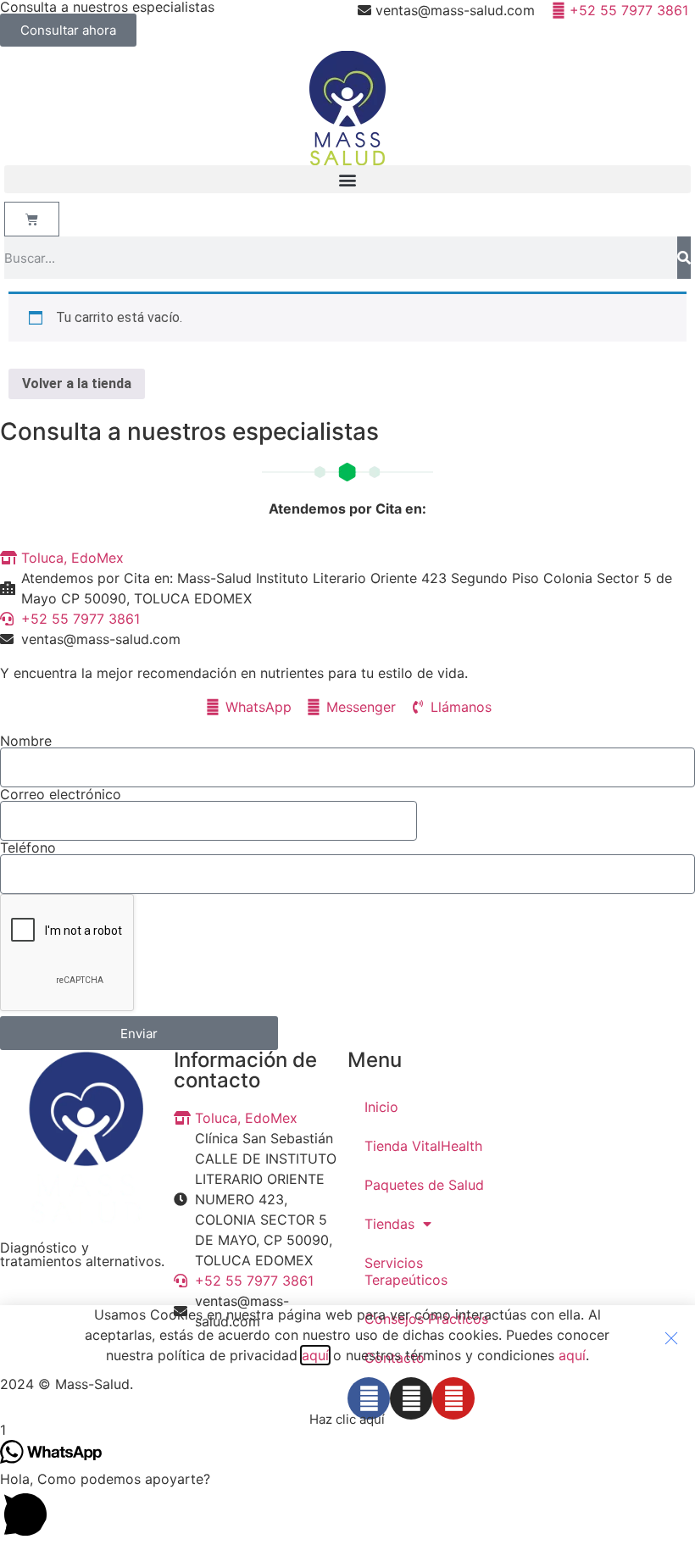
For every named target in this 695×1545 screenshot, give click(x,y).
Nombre (26, 740)
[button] (347, 179)
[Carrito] (31, 219)
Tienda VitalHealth (423, 1145)
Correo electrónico (60, 794)
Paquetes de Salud (424, 1184)
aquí (315, 1355)
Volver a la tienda (76, 383)
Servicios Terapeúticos (406, 1271)
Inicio (381, 1106)
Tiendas (389, 1223)
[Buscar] (684, 257)
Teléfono (28, 847)
